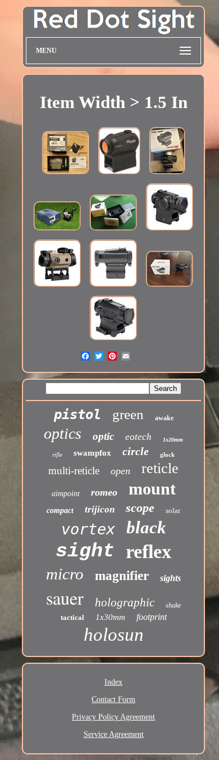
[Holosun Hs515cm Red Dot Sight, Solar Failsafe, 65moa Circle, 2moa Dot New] (113, 341)
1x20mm (173, 440)
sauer (65, 598)
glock (167, 454)
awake (164, 418)
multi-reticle (73, 470)
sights (170, 578)
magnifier (122, 576)
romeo (104, 492)
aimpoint (66, 493)
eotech (138, 436)
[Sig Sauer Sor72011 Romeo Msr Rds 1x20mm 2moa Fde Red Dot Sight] (57, 288)
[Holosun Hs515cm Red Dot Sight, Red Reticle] (113, 288)
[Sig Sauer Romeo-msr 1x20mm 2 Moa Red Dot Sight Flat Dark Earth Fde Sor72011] (57, 231)
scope (140, 508)
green (128, 414)
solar (173, 510)
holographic (124, 602)
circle (135, 451)
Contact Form (113, 699)
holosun (114, 634)
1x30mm (110, 617)
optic (103, 436)
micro (65, 574)
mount (152, 488)
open (120, 470)
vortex (88, 529)
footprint (151, 617)
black (146, 527)
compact (60, 510)
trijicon (100, 509)
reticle (160, 468)
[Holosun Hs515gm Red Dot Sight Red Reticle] (167, 175)
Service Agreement (114, 734)
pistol (77, 414)
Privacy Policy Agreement (113, 717)
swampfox (92, 452)
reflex (148, 551)
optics (62, 433)
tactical (72, 617)
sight (85, 551)
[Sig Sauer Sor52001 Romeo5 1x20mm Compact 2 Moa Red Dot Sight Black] (119, 175)
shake (173, 605)
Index (113, 682)
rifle (57, 454)
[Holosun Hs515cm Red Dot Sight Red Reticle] (170, 288)
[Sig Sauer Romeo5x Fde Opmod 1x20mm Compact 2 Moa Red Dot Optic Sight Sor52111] (66, 175)
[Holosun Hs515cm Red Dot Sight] (113, 231)
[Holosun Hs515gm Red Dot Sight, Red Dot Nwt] (170, 231)
